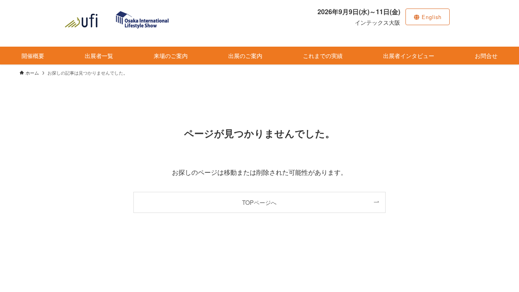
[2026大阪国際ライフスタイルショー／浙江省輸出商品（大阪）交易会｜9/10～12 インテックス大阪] (117, 20)
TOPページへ (259, 202)
